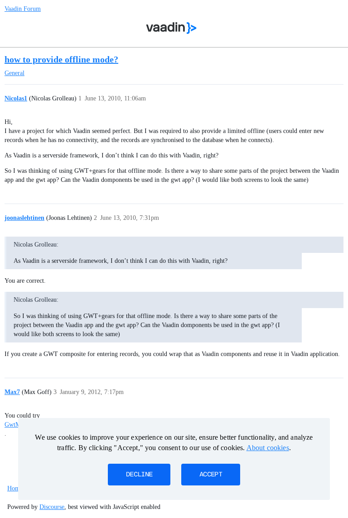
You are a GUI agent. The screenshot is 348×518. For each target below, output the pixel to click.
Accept (210, 474)
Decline (139, 474)
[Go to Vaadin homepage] (171, 28)
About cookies (267, 447)
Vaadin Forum (23, 8)
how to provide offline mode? (61, 59)
